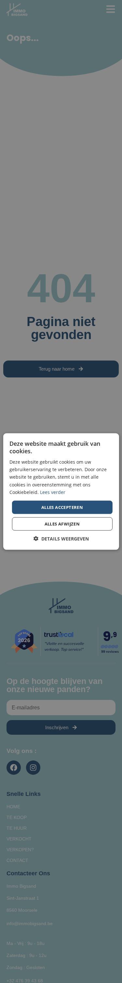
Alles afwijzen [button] (62, 524)
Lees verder (52, 492)
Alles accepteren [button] (62, 507)
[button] (61, 539)
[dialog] (61, 491)
